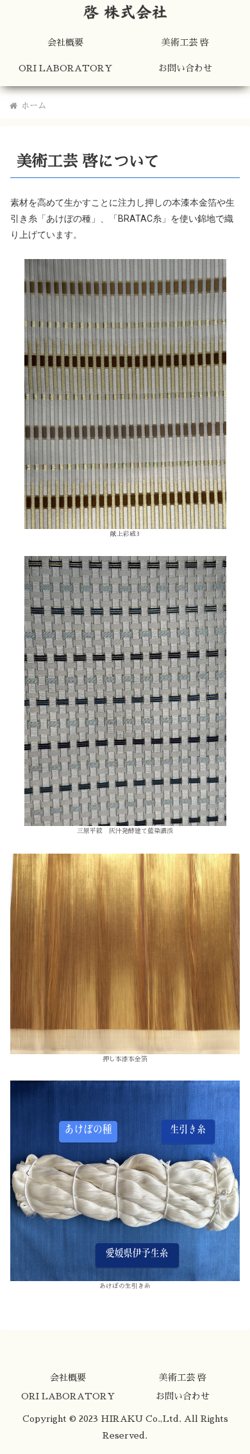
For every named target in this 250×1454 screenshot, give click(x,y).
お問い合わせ (183, 1396)
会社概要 (68, 1377)
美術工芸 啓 (182, 1377)
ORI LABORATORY (68, 1396)
